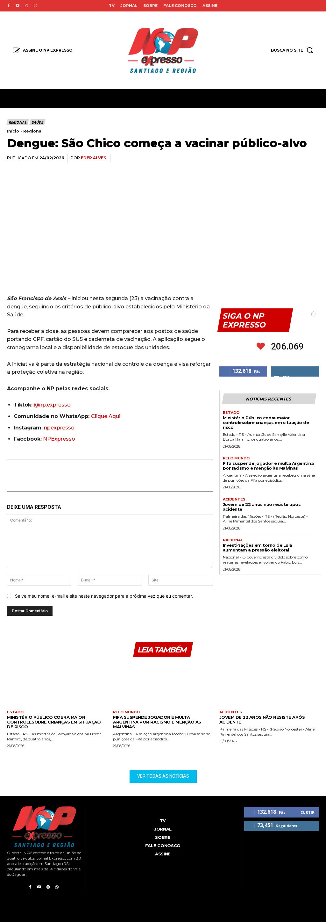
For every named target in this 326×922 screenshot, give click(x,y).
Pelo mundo (236, 458)
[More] (312, 158)
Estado (231, 413)
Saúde (37, 122)
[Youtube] (17, 6)
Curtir (308, 812)
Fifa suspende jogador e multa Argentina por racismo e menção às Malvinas (268, 466)
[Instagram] (26, 6)
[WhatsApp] (268, 158)
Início (13, 131)
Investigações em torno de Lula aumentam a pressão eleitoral (257, 547)
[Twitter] (253, 158)
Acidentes (234, 499)
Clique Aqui (105, 416)
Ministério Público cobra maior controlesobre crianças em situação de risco (266, 422)
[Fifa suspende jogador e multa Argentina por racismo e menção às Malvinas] (163, 686)
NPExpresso (59, 439)
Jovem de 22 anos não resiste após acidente (262, 507)
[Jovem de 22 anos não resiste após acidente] (269, 686)
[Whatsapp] (35, 6)
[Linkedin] (282, 158)
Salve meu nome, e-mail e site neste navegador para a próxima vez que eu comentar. (104, 596)
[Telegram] (297, 158)
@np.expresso (52, 405)
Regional (17, 122)
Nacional (233, 540)
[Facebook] (8, 6)
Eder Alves (93, 157)
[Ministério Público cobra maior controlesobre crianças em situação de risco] (57, 686)
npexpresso (58, 428)
